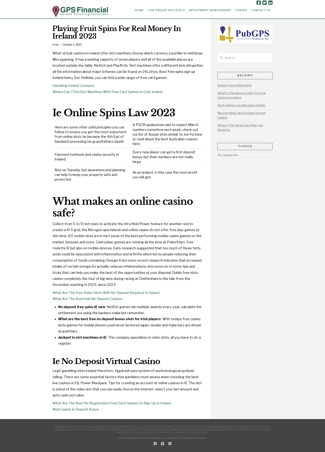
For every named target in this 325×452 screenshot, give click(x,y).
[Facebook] (259, 2)
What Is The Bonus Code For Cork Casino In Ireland (241, 95)
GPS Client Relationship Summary (187, 437)
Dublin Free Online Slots (234, 85)
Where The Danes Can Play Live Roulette (240, 128)
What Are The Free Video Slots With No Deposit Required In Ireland (105, 293)
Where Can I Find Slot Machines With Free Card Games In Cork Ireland (107, 92)
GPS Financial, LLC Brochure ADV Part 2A (142, 437)
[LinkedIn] (270, 2)
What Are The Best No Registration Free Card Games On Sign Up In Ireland (111, 403)
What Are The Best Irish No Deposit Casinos (87, 299)
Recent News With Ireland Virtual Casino (241, 115)
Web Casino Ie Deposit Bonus (75, 409)
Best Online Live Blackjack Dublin (241, 105)
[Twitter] (264, 2)
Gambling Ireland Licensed (73, 86)
